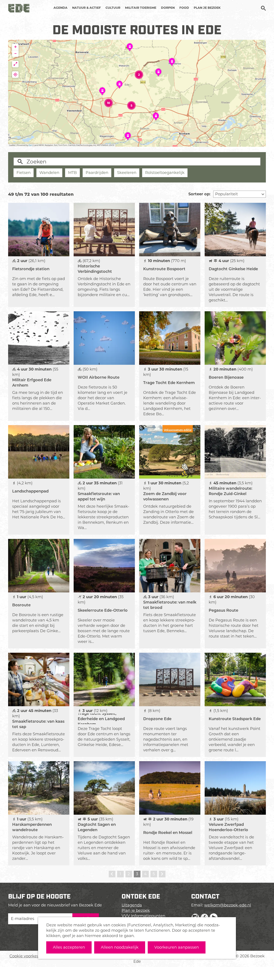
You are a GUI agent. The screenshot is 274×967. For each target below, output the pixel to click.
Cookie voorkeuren (27, 956)
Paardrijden (97, 172)
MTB (72, 172)
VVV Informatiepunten (143, 916)
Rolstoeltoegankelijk (165, 172)
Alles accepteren (69, 947)
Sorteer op (199, 194)
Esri (30, 145)
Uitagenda (132, 905)
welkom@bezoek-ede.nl (227, 905)
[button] (155, 118)
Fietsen (23, 172)
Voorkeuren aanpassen (176, 947)
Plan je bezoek (136, 910)
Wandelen (49, 172)
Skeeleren (126, 172)
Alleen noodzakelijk (119, 947)
